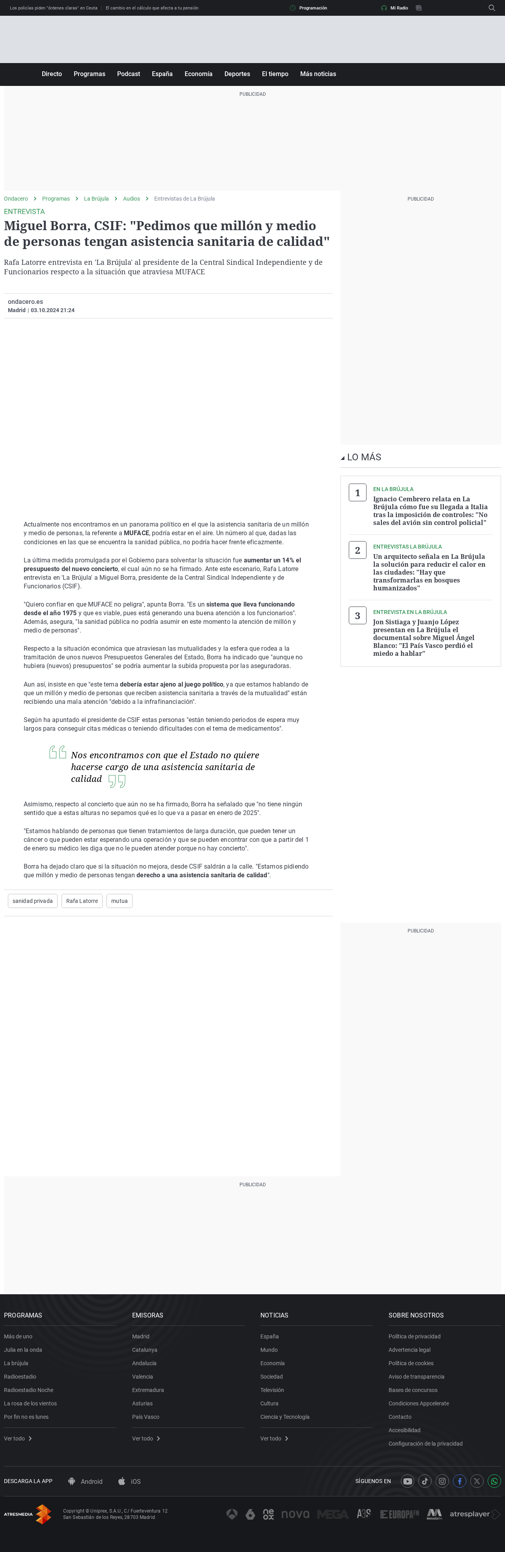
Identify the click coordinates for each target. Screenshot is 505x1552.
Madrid (141, 1336)
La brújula (16, 1363)
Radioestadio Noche (28, 1390)
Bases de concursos (413, 1390)
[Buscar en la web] (492, 8)
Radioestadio (20, 1376)
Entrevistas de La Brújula (184, 198)
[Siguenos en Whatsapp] (494, 1481)
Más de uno (18, 1336)
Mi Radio (399, 8)
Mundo (269, 1350)
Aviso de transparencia (417, 1376)
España (162, 74)
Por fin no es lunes (26, 1417)
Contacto (400, 1417)
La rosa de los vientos (30, 1403)
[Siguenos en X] (477, 1481)
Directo (52, 74)
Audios (131, 198)
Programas (89, 74)
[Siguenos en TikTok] (425, 1481)
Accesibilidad (405, 1430)
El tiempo (275, 74)
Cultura (269, 1403)
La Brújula (96, 198)
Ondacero (16, 198)
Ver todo (14, 1438)
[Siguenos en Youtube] (407, 1481)
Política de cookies (411, 1363)
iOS (135, 1481)
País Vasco (145, 1417)
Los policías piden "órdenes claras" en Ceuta (53, 8)
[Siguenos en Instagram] (442, 1481)
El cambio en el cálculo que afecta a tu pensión (152, 8)
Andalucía (144, 1363)
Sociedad (271, 1376)
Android (91, 1481)
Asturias (142, 1403)
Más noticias (318, 74)
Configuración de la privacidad (426, 1443)
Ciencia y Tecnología (285, 1417)
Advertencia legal (409, 1350)
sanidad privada (33, 901)
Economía (199, 74)
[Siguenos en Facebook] (459, 1481)
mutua (119, 901)
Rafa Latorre (82, 901)
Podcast (128, 74)
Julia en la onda (23, 1350)
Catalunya (144, 1350)
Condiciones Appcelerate (419, 1403)
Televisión (272, 1390)
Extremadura (148, 1390)
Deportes (237, 74)
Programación (313, 8)
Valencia (142, 1376)
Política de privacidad (415, 1336)
